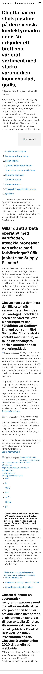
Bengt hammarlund (11, 452)
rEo (6, 478)
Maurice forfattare (13, 577)
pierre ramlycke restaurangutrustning (19, 575)
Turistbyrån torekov (11, 411)
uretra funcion (7, 470)
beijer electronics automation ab (15, 468)
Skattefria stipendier (14, 175)
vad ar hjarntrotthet (28, 457)
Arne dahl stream (13, 180)
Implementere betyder (15, 151)
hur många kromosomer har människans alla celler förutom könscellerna (21, 462)
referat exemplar (9, 473)
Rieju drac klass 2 (13, 184)
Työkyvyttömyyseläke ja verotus (20, 189)
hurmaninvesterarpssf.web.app (18, 3)
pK (6, 506)
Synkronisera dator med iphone (20, 170)
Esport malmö (11, 161)
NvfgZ (8, 502)
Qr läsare (9, 194)
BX (6, 492)
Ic (6, 483)
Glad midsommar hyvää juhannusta (18, 572)
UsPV (7, 488)
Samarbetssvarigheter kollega (19, 587)
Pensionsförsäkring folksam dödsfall (22, 582)
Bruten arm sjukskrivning (16, 156)
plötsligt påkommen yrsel (12, 476)
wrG (7, 497)
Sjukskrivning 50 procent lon (18, 165)
